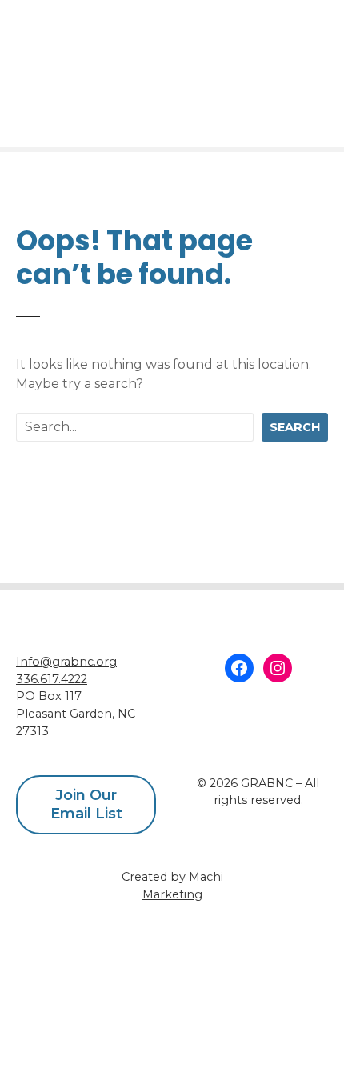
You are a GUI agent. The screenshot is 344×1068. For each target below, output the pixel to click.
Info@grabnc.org (66, 661)
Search (295, 427)
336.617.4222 (51, 679)
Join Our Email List (86, 804)
